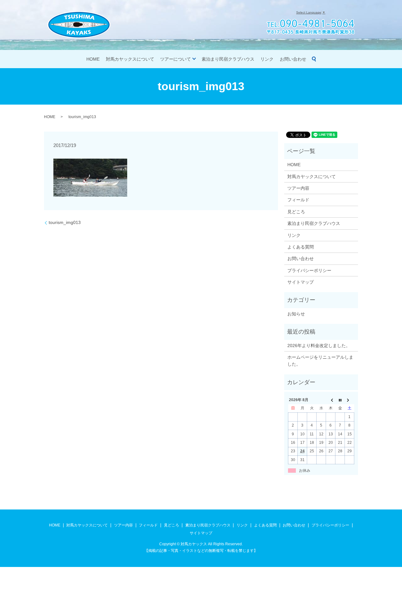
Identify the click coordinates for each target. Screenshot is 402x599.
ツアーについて (175, 59)
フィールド (298, 199)
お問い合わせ (293, 59)
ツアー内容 (298, 188)
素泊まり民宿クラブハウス (228, 59)
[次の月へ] (349, 400)
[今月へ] (340, 400)
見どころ (296, 211)
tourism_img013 (65, 222)
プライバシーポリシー (309, 270)
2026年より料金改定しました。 (318, 345)
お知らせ (296, 313)
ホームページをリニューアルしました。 (320, 361)
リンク (267, 59)
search (314, 59)
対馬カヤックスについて (130, 59)
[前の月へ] (330, 400)
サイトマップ (300, 282)
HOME (93, 59)
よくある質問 (300, 246)
